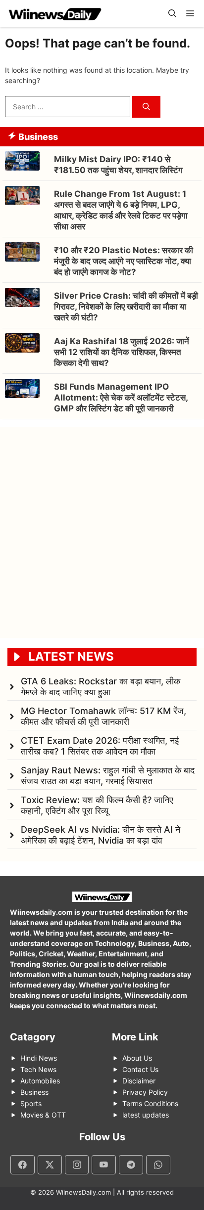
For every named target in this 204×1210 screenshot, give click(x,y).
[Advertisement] (102, 528)
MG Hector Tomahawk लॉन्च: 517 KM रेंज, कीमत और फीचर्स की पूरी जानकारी (103, 716)
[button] (172, 13)
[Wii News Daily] (54, 13)
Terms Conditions (150, 1103)
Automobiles (40, 1080)
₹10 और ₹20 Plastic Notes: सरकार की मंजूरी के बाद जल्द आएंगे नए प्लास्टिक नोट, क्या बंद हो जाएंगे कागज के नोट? (123, 261)
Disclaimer (138, 1080)
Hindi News (38, 1058)
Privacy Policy (145, 1092)
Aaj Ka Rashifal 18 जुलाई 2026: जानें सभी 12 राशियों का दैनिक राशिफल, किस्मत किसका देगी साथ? (121, 352)
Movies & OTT (43, 1115)
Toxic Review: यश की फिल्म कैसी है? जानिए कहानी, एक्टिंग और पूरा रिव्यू (97, 805)
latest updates (145, 1115)
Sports (31, 1103)
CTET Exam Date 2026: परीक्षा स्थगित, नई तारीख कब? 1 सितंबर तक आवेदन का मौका (100, 746)
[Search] (146, 107)
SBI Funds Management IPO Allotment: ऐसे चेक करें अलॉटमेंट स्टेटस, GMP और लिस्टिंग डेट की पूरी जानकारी (121, 397)
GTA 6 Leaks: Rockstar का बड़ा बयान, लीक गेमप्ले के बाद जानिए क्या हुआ (100, 686)
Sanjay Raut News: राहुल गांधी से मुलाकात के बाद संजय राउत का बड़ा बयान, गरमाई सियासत (108, 775)
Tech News (38, 1069)
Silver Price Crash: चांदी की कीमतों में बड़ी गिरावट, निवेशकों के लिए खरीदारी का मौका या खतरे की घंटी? (126, 306)
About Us (137, 1058)
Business (34, 1092)
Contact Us (140, 1069)
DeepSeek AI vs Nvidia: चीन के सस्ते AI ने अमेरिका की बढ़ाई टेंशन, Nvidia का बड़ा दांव (100, 835)
